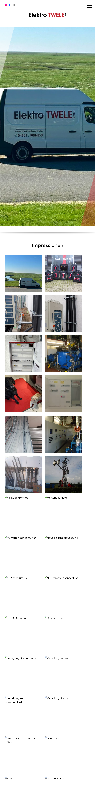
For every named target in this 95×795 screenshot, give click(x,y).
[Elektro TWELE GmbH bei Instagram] (5, 4)
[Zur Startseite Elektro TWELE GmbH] (47, 15)
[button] (13, 5)
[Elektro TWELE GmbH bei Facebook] (9, 5)
